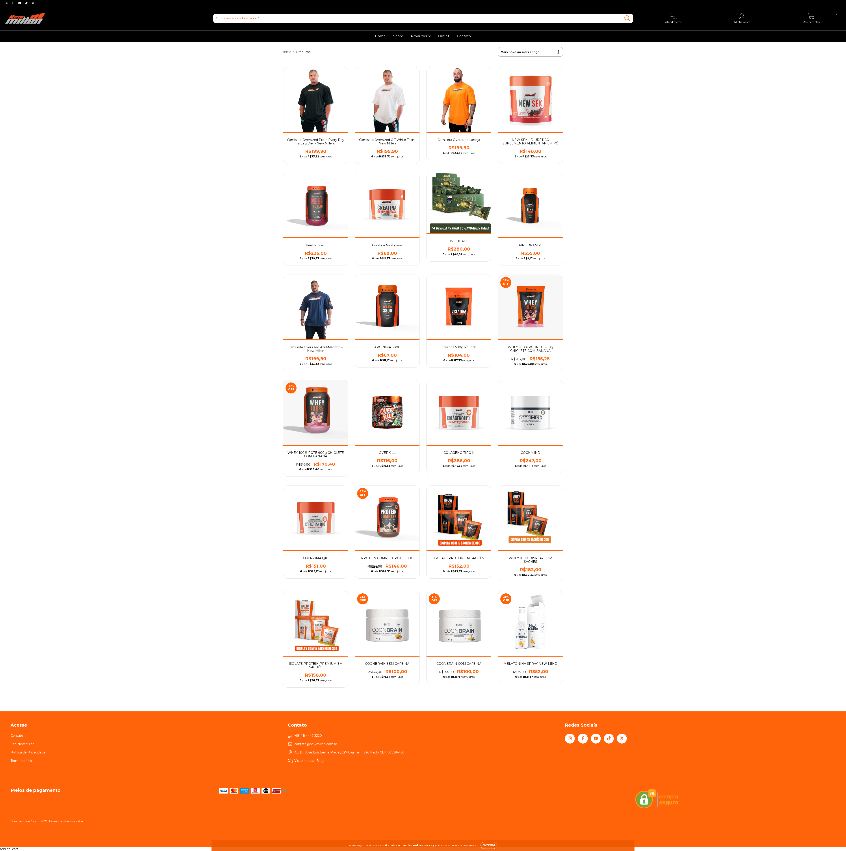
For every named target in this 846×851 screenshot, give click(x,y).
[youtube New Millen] (20, 3)
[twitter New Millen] (33, 3)
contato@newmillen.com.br (315, 744)
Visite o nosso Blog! (309, 761)
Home (380, 36)
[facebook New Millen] (13, 3)
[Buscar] (627, 18)
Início (287, 52)
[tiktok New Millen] (26, 3)
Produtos (419, 36)
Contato (464, 36)
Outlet (443, 36)
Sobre (398, 36)
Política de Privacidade (28, 752)
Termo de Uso (21, 761)
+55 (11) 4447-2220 (308, 736)
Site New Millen (23, 744)
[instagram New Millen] (6, 3)
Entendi (488, 845)
